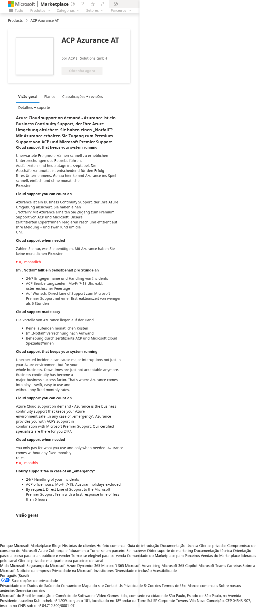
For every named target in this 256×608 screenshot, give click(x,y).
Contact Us (113, 585)
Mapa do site (93, 585)
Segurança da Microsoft (46, 565)
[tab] (29, 96)
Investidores (104, 570)
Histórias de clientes (79, 545)
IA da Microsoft (13, 565)
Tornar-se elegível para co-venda (98, 555)
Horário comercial (111, 545)
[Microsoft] (21, 4)
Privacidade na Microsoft (72, 570)
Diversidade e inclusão (133, 570)
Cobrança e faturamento (69, 550)
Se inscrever (136, 550)
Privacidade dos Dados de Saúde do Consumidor (40, 585)
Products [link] (15, 20)
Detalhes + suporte (34, 107)
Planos (49, 96)
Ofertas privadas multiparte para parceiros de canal (60, 560)
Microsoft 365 (112, 565)
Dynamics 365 (88, 565)
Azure (71, 565)
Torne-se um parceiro (108, 550)
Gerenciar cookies (30, 590)
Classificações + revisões (82, 96)
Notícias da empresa (34, 570)
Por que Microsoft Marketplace (25, 545)
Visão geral (27, 96)
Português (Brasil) (14, 575)
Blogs (56, 545)
